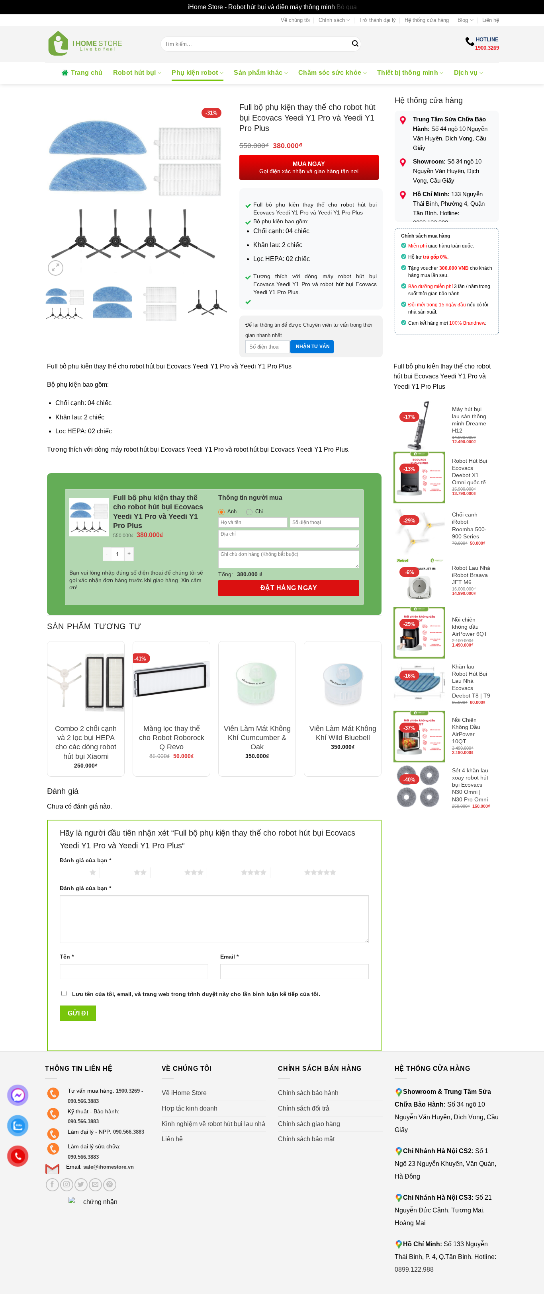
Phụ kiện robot (195, 72)
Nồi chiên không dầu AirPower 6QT (469, 626)
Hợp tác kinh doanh (189, 1108)
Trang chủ (87, 72)
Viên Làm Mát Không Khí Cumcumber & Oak (257, 738)
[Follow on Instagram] (66, 1184)
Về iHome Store (184, 1092)
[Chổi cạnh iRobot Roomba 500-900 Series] (419, 529)
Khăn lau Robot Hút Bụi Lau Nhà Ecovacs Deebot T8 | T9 (471, 681)
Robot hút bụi (134, 72)
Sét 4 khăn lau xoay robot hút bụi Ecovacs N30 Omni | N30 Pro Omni (470, 785)
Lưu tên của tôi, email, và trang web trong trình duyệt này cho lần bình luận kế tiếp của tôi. (196, 994)
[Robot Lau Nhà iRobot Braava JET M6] (419, 581)
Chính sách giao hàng (309, 1124)
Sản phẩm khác (258, 72)
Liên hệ (490, 20)
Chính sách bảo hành (308, 1092)
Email (229, 956)
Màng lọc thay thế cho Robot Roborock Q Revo (171, 738)
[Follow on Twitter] (81, 1184)
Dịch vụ (466, 72)
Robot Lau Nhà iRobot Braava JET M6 (471, 575)
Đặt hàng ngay (288, 588)
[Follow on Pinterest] (109, 1184)
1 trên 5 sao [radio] (73, 872)
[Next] (213, 189)
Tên (67, 956)
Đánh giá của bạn (85, 860)
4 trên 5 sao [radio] (224, 872)
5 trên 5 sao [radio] (287, 872)
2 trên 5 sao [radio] (117, 872)
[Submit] (355, 44)
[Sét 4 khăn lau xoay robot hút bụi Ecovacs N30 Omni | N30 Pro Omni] (419, 789)
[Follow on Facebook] (52, 1184)
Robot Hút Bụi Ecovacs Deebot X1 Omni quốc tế (469, 472)
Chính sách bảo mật (306, 1139)
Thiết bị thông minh (407, 72)
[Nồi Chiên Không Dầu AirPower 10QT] (419, 736)
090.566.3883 (83, 1101)
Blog (463, 20)
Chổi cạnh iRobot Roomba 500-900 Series (469, 525)
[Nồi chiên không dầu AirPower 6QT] (419, 633)
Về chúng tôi (295, 20)
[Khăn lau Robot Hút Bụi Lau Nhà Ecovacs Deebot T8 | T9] (419, 685)
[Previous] (58, 189)
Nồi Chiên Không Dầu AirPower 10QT (466, 731)
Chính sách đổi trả (303, 1108)
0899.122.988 (414, 1269)
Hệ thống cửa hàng (427, 20)
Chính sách (332, 20)
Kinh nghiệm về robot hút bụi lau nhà (213, 1124)
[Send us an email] (95, 1184)
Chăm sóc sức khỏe (329, 72)
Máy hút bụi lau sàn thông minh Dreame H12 (469, 420)
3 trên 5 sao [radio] (167, 872)
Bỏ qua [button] (347, 7)
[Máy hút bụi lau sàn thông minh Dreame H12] (419, 426)
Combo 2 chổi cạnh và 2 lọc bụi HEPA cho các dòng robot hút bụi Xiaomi (86, 742)
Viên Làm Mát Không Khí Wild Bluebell (342, 733)
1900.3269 (487, 48)
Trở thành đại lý (377, 20)
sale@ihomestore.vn (108, 1167)
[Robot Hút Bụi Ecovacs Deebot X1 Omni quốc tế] (419, 477)
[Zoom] (55, 268)
